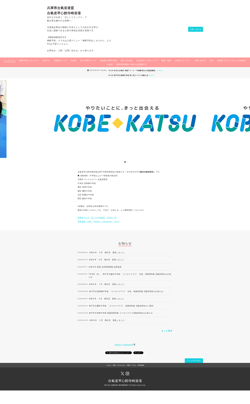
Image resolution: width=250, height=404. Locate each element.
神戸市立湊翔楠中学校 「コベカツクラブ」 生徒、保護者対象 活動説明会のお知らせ (126, 291)
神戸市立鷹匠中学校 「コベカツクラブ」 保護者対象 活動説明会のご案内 (121, 306)
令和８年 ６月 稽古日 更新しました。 (107, 298)
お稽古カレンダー (182, 60)
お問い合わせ (195, 29)
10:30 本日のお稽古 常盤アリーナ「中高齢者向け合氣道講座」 (135, 70)
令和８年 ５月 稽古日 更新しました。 (107, 320)
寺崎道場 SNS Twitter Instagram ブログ (99, 221)
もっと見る (166, 330)
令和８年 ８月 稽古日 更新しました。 (107, 259)
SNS (212, 60)
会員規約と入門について (147, 60)
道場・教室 (166, 60)
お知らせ (46, 60)
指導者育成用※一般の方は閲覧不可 (131, 64)
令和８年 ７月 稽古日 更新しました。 (107, 284)
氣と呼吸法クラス (88, 60)
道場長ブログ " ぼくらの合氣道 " (231, 60)
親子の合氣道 (127, 60)
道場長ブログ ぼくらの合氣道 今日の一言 (97, 217)
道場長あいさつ (60, 60)
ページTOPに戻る (194, 361)
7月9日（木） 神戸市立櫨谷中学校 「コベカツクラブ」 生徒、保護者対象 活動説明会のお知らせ (130, 275)
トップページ (9, 60)
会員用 (110, 64)
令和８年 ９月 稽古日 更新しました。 (107, 252)
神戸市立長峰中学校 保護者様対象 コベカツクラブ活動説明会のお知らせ (121, 313)
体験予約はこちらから (29, 60)
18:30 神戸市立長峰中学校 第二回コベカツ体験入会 (131, 75)
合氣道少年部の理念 (108, 60)
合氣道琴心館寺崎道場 (125, 381)
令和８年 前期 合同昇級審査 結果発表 (105, 267)
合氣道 (74, 60)
